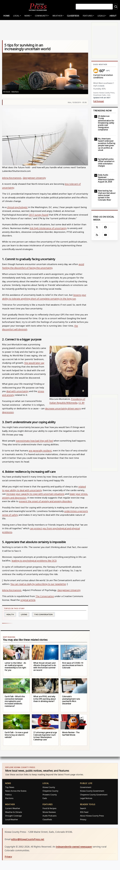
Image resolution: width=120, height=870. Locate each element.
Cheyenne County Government (93, 794)
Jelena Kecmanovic (11, 177)
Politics (8, 794)
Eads (45, 798)
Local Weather (11, 819)
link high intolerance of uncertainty (48, 228)
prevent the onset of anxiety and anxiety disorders (45, 501)
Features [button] (88, 15)
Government (85, 787)
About (113, 15)
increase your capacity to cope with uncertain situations (35, 493)
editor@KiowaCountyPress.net (27, 839)
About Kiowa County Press (92, 815)
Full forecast (98, 101)
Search (83, 808)
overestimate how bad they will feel (34, 440)
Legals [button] (101, 15)
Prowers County (50, 794)
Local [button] (16, 15)
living (24, 614)
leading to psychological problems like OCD (34, 560)
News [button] (27, 15)
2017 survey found (38, 214)
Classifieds (73, 15)
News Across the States (15, 790)
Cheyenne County (50, 790)
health (10, 614)
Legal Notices (86, 798)
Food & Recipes (49, 808)
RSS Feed (84, 812)
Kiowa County (49, 787)
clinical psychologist (17, 207)
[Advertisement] (104, 317)
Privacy (83, 819)
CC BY (81, 402)
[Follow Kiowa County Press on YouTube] (105, 235)
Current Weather (12, 808)
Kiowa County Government (92, 790)
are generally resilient (40, 450)
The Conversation (45, 596)
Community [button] (41, 15)
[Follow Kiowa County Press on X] (97, 227)
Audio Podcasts (49, 815)
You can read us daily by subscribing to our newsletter (38, 584)
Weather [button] (57, 15)
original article (27, 599)
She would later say (34, 362)
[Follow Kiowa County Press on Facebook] (105, 227)
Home (6, 15)
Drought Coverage (13, 815)
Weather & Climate (13, 812)
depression (8, 412)
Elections (9, 798)
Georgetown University (34, 177)
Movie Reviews (49, 812)
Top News (9, 787)
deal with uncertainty (17, 391)
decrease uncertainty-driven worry (63, 408)
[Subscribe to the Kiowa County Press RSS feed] (97, 235)
